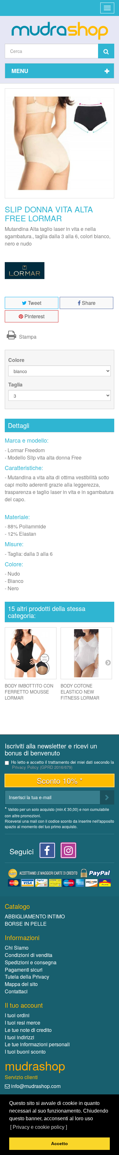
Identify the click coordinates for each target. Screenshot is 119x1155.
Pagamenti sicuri (24, 969)
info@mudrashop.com (36, 1086)
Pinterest (33, 316)
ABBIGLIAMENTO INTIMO (35, 916)
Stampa (27, 336)
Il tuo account (24, 1005)
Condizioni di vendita (28, 955)
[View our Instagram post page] (66, 852)
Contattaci (16, 991)
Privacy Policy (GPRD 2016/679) (42, 767)
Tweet (34, 302)
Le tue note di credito (28, 1030)
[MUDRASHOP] (59, 30)
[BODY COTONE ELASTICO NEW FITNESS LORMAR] (86, 653)
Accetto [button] (59, 1143)
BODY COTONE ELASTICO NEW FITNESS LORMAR (80, 691)
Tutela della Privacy (27, 976)
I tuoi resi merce (22, 1022)
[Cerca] (106, 51)
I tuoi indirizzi (19, 1037)
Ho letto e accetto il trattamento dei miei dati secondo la (62, 765)
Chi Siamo (17, 947)
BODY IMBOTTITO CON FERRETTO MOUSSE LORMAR (29, 691)
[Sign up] (107, 797)
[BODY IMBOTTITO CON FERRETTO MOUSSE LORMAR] (30, 653)
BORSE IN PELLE (26, 923)
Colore (17, 360)
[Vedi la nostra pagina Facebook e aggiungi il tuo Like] (45, 852)
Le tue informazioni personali (37, 1044)
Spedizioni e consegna (30, 962)
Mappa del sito (21, 984)
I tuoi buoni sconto (25, 1051)
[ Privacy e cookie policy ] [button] (38, 1127)
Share (88, 302)
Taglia (16, 384)
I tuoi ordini (17, 1015)
